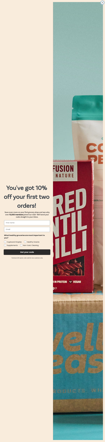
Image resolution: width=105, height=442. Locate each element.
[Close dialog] (102, 2)
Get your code (27, 252)
